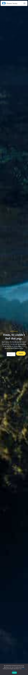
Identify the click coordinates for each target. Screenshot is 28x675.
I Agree (14, 672)
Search (4, 354)
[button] (21, 353)
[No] (26, 669)
